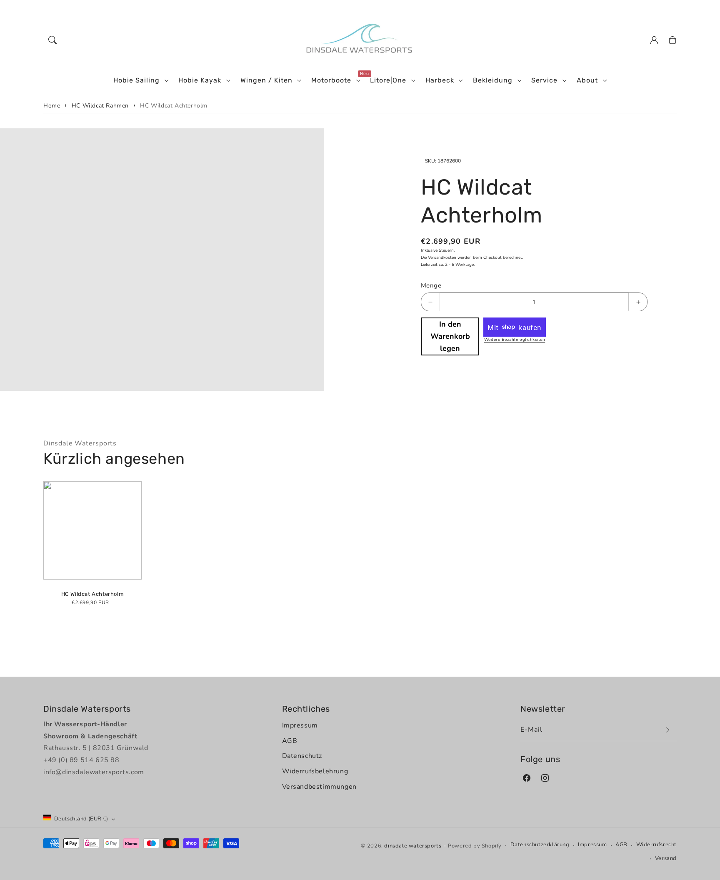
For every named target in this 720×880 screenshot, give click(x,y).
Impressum (300, 725)
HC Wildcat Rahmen (100, 106)
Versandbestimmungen (319, 786)
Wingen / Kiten (266, 80)
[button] (52, 40)
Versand (666, 858)
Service (544, 80)
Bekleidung (492, 80)
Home (51, 106)
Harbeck (439, 80)
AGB (290, 740)
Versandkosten (442, 257)
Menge (431, 285)
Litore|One (388, 80)
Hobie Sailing (136, 80)
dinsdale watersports (412, 846)
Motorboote (331, 80)
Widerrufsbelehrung (315, 771)
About (587, 80)
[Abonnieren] (667, 729)
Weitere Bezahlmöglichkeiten (514, 339)
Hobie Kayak (199, 80)
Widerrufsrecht (656, 844)
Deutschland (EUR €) (81, 818)
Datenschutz (302, 755)
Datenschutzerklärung (540, 844)
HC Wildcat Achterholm (174, 106)
